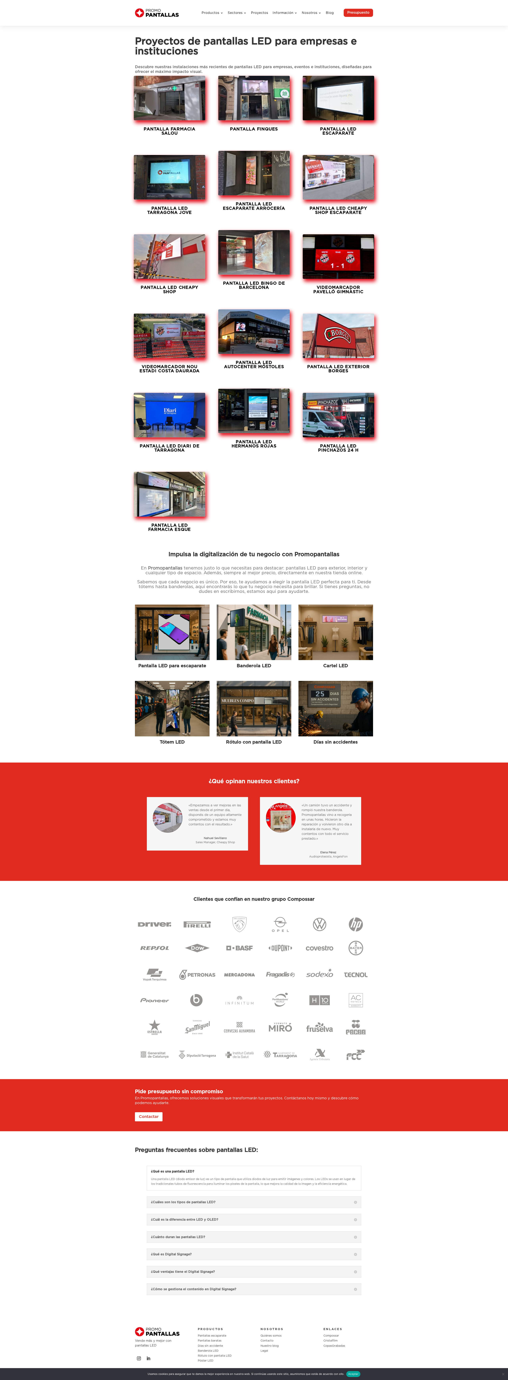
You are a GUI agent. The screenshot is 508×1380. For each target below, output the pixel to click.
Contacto (267, 1340)
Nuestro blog (270, 1346)
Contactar (149, 1117)
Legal (264, 1350)
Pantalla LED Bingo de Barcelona (254, 285)
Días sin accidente (210, 1346)
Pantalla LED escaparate (338, 131)
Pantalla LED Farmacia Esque (169, 527)
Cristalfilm (330, 1340)
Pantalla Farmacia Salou (169, 131)
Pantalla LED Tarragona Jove (169, 210)
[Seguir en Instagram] (139, 1358)
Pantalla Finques (254, 129)
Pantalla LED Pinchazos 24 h (338, 448)
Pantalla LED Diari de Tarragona (169, 448)
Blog (330, 12)
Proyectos (259, 12)
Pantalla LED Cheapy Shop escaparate (338, 210)
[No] (503, 1374)
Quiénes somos (271, 1335)
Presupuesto (358, 12)
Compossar (331, 1335)
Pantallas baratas (209, 1340)
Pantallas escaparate (212, 1335)
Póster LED (205, 1360)
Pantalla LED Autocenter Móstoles (254, 365)
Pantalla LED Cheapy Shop (169, 289)
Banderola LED (208, 1350)
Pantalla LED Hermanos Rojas (254, 444)
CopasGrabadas (334, 1346)
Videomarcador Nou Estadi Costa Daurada (170, 369)
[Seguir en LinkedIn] (148, 1358)
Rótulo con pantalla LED (215, 1355)
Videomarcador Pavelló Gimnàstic (338, 289)
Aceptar (353, 1373)
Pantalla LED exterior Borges (338, 369)
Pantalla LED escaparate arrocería (254, 206)
